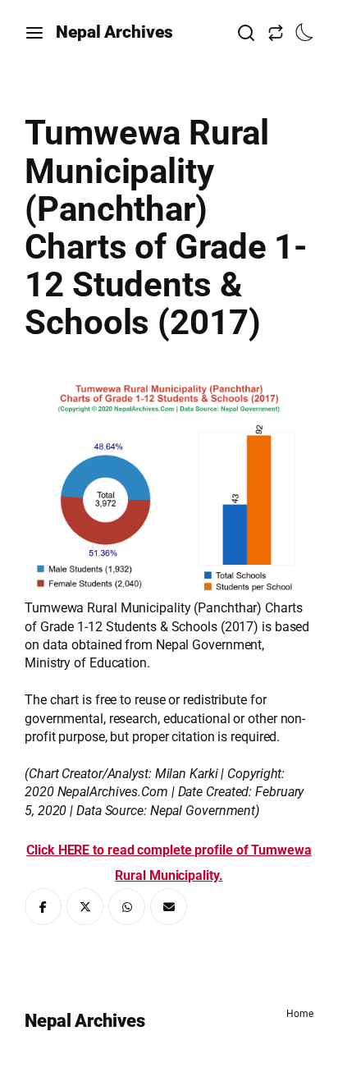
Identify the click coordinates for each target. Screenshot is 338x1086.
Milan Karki (186, 773)
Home (299, 1014)
